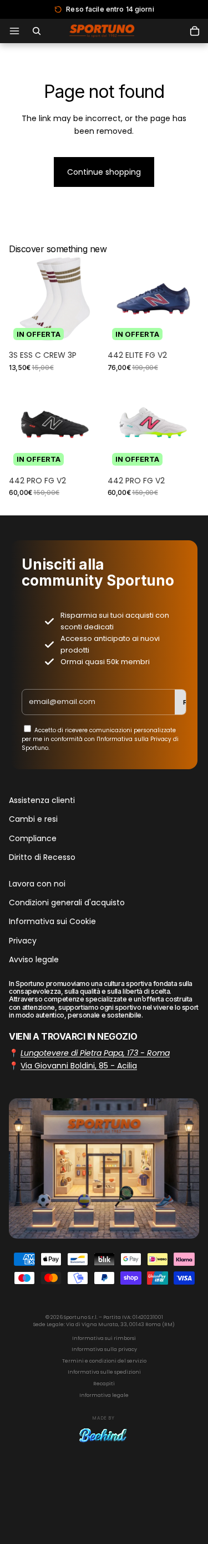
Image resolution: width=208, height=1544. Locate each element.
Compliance (33, 838)
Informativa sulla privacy (104, 1349)
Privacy (23, 940)
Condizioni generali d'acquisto (67, 902)
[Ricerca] (36, 31)
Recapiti (104, 1383)
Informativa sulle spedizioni (104, 1372)
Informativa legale (104, 1395)
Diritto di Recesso (42, 857)
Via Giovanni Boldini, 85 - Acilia (79, 1065)
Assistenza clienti (42, 800)
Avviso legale (34, 959)
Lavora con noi (37, 883)
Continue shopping (104, 172)
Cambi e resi (33, 819)
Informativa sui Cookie (52, 921)
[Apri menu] (14, 31)
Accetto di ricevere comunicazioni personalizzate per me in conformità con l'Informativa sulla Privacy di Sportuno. (100, 739)
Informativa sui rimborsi (104, 1338)
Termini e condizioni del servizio (104, 1361)
